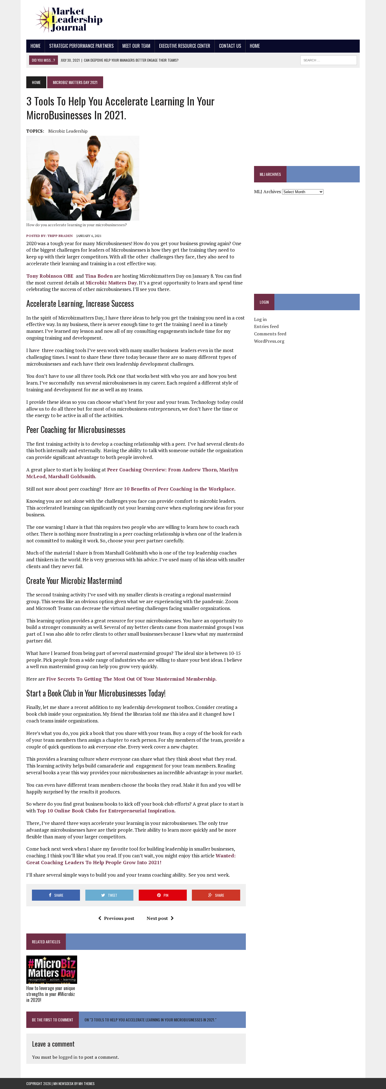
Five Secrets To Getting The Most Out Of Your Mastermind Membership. (131, 679)
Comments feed (270, 334)
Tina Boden (99, 276)
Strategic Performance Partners (81, 45)
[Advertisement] (257, 18)
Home (35, 45)
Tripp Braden (60, 236)
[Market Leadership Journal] (79, 20)
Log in (260, 319)
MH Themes (87, 1083)
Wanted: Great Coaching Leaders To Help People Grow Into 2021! (131, 859)
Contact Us (230, 45)
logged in (67, 1057)
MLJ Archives (267, 191)
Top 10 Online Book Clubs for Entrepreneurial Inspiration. (107, 810)
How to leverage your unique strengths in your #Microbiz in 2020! (50, 994)
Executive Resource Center (184, 45)
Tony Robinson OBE (49, 276)
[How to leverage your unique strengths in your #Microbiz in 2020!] (51, 980)
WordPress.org (269, 341)
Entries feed (266, 326)
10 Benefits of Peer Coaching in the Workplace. (180, 489)
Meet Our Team (136, 45)
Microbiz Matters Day (111, 282)
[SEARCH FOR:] (328, 59)
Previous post (119, 918)
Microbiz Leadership (68, 131)
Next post (157, 918)
